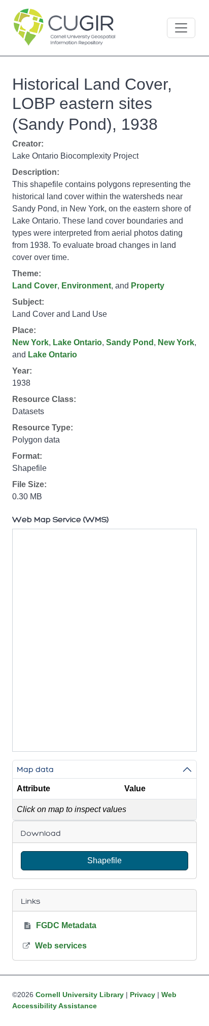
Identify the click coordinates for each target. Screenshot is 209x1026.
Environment (86, 285)
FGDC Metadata (66, 925)
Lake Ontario (77, 342)
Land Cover (34, 285)
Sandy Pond (130, 342)
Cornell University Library (80, 995)
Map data (35, 769)
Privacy (142, 995)
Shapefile (104, 860)
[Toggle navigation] (181, 28)
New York (30, 342)
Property (147, 285)
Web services (61, 945)
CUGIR (64, 28)
